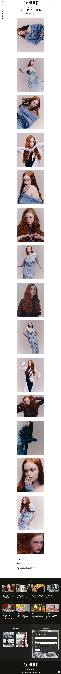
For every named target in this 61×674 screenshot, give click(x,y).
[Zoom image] (30, 75)
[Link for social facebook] (29, 670)
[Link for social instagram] (31, 670)
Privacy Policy (31, 672)
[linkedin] (2, 13)
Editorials (30, 7)
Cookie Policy (37, 672)
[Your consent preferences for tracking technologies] (59, 672)
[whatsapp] (2, 17)
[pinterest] (2, 12)
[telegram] (2, 19)
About (22, 672)
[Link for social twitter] (27, 670)
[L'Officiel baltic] (30, 3)
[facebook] (2, 10)
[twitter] (2, 15)
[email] (2, 8)
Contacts (26, 672)
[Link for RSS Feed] (33, 669)
